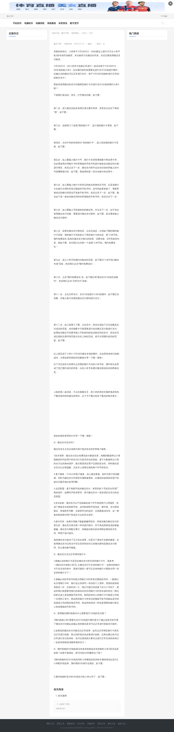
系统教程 (51, 23)
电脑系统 (40, 23)
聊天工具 (111, 723)
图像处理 (70, 723)
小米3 (83, 33)
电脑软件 (28, 23)
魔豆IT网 (10, 16)
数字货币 (74, 23)
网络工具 (50, 723)
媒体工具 (121, 723)
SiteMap (87, 728)
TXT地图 (164, 16)
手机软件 (17, 23)
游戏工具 (101, 723)
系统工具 (60, 723)
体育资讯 (63, 23)
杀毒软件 (91, 723)
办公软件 (81, 723)
